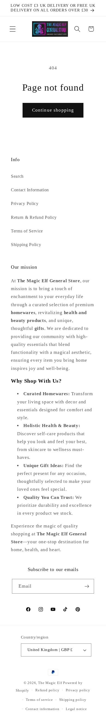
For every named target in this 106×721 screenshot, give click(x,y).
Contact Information (30, 190)
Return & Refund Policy (34, 217)
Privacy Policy (25, 203)
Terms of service (39, 700)
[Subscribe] (87, 586)
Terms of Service (27, 231)
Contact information (43, 709)
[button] (13, 29)
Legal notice (76, 709)
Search (17, 176)
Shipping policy (72, 700)
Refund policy (47, 690)
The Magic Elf (50, 683)
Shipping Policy (26, 244)
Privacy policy (78, 690)
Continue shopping (53, 110)
